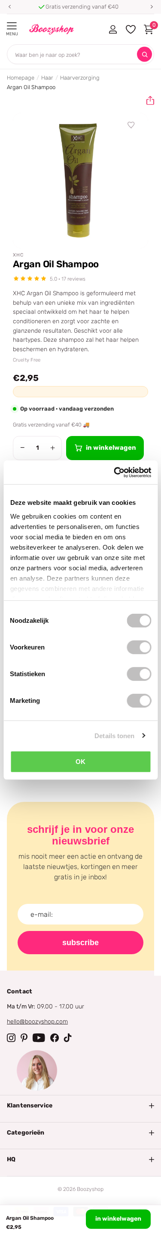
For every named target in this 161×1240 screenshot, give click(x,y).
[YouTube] (39, 1037)
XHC (18, 255)
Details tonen (114, 735)
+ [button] (52, 447)
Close (80, 1105)
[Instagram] (11, 1037)
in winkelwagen (118, 1218)
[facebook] (54, 1037)
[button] (9, 7)
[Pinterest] (24, 1037)
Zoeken (144, 54)
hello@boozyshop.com (37, 1021)
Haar (47, 77)
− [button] (22, 447)
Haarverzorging (80, 77)
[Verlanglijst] (131, 125)
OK (80, 761)
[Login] (112, 29)
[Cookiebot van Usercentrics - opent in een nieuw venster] (114, 472)
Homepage (20, 77)
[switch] (139, 647)
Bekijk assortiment (12, 26)
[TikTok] (68, 1037)
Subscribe (80, 942)
